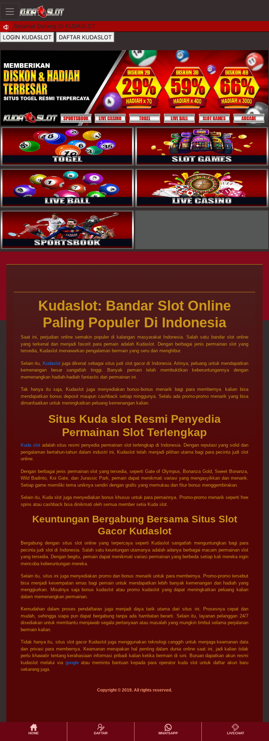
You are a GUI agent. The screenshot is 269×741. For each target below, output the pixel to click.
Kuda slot (30, 445)
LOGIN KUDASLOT (27, 37)
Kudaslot (52, 363)
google (72, 662)
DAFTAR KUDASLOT (85, 37)
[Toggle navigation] (10, 11)
